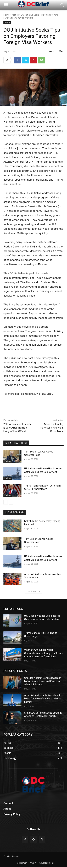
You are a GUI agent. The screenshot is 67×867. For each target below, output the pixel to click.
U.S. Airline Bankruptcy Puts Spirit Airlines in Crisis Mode (51, 428)
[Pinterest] (33, 60)
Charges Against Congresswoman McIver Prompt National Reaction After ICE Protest (42, 681)
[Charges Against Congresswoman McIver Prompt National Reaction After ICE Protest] (12, 682)
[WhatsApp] (41, 60)
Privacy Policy (11, 814)
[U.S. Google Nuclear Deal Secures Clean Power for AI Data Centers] (12, 620)
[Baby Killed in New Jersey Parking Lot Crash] (12, 526)
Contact (8, 803)
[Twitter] (25, 60)
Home (6, 14)
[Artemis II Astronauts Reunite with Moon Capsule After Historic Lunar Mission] (12, 700)
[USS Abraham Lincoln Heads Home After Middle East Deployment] (12, 473)
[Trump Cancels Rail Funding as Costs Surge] (12, 637)
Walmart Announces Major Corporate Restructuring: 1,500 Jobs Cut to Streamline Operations (43, 653)
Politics (15, 14)
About (7, 808)
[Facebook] (17, 60)
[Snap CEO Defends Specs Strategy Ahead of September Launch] (12, 717)
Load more (32, 591)
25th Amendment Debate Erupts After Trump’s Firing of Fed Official (17, 428)
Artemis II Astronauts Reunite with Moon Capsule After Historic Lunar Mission (42, 698)
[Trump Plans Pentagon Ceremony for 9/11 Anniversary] (12, 490)
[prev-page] (5, 502)
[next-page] (11, 502)
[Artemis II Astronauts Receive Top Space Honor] (12, 579)
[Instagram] (33, 839)
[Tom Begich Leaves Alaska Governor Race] (12, 456)
